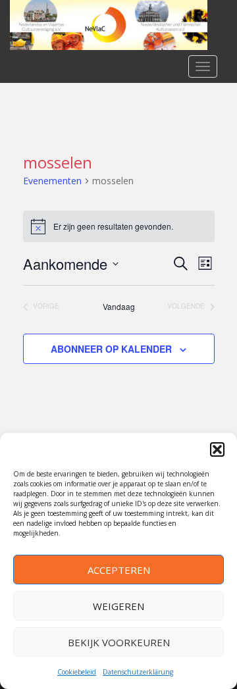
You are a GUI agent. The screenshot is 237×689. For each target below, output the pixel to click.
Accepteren (119, 569)
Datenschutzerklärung (138, 671)
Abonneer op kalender (111, 348)
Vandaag (119, 306)
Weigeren (118, 606)
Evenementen (52, 180)
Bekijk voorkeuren (119, 642)
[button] (217, 449)
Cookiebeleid (76, 671)
